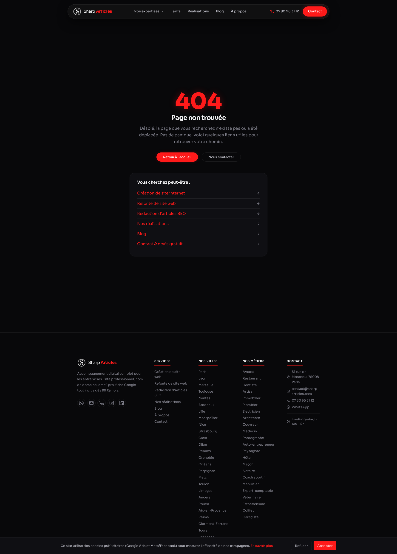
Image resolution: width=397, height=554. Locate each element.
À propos (239, 11)
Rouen (203, 504)
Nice (202, 424)
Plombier (250, 405)
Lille (201, 411)
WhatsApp (300, 407)
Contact (315, 11)
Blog (220, 11)
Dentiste (250, 385)
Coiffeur (249, 510)
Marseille (205, 385)
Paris (202, 372)
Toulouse (205, 391)
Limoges (205, 491)
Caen (202, 438)
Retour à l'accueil (177, 157)
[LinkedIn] (122, 403)
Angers (204, 497)
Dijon (202, 444)
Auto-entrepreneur (259, 444)
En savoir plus (262, 546)
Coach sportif (254, 477)
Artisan (249, 391)
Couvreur (250, 424)
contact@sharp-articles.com (305, 391)
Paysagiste (251, 451)
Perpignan (206, 471)
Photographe (253, 438)
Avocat (248, 372)
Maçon (248, 464)
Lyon (202, 378)
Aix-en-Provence (212, 510)
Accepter (325, 546)
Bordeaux (206, 405)
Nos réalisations (167, 402)
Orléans (204, 464)
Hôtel (247, 458)
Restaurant (252, 378)
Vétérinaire (252, 497)
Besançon (206, 537)
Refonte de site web (170, 383)
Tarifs (176, 11)
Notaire (249, 471)
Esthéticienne (254, 504)
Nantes (204, 398)
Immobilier (252, 398)
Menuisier (251, 484)
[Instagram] (112, 403)
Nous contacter (221, 157)
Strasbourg (207, 431)
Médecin (250, 431)
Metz (202, 477)
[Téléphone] (101, 403)
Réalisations (198, 11)
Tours (202, 530)
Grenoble (206, 458)
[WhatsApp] (81, 403)
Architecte (251, 418)
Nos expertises (146, 11)
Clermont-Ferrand (213, 524)
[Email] (91, 403)
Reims (203, 517)
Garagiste (251, 517)
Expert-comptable (258, 491)
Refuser (301, 546)
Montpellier (208, 418)
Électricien (251, 411)
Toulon (203, 484)
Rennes (204, 451)
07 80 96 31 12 (287, 11)
